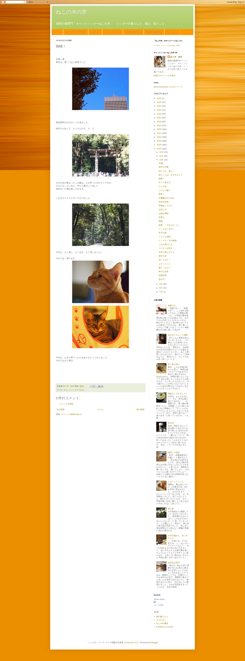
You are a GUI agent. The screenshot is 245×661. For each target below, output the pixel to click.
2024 (159, 106)
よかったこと (165, 264)
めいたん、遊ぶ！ (167, 171)
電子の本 (163, 256)
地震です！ (173, 305)
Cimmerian (129, 642)
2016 (159, 137)
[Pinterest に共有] (102, 386)
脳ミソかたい (165, 267)
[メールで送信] (91, 386)
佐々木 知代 (176, 57)
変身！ (162, 194)
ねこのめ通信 (162, 623)
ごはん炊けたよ (166, 244)
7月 (161, 292)
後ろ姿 (171, 509)
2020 (159, 121)
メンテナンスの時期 (168, 240)
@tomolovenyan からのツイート (168, 87)
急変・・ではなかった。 (169, 225)
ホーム (57, 31)
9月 (161, 284)
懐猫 (161, 221)
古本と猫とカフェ (167, 252)
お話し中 (163, 209)
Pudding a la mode (164, 627)
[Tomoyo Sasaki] (155, 602)
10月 (161, 160)
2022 (159, 114)
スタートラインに (176, 482)
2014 (159, 145)
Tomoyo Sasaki (159, 599)
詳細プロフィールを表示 (165, 75)
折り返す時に (174, 364)
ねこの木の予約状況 (76, 31)
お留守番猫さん (133, 31)
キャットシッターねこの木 (168, 45)
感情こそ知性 (174, 452)
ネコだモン (161, 620)
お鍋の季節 (164, 213)
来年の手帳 (164, 167)
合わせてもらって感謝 (178, 335)
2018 (159, 129)
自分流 (171, 423)
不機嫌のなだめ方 (167, 198)
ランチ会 (163, 186)
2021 (159, 117)
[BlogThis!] (94, 386)
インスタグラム (113, 31)
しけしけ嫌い (165, 190)
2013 (159, 149)
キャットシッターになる (74, 390)
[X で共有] (96, 386)
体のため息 (164, 271)
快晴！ (162, 178)
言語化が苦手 (174, 563)
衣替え (162, 217)
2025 (159, 102)
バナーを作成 (158, 605)
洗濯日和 (163, 275)
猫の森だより (162, 616)
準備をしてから (166, 206)
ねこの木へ (172, 31)
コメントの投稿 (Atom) (71, 414)
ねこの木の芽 (71, 12)
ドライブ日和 (165, 237)
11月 (161, 156)
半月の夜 (163, 233)
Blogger (154, 642)
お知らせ (95, 31)
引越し (162, 163)
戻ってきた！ (165, 260)
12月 (161, 152)
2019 (159, 125)
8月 (161, 288)
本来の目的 (164, 202)
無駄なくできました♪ (177, 393)
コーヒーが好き (166, 248)
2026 (159, 98)
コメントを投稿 (66, 404)
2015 (159, 141)
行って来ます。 (166, 182)
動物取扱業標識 (154, 31)
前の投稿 (140, 409)
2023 (159, 110)
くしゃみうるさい (167, 229)
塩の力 (162, 279)
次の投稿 (61, 409)
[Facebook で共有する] (99, 386)
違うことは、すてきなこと (170, 175)
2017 (159, 133)
